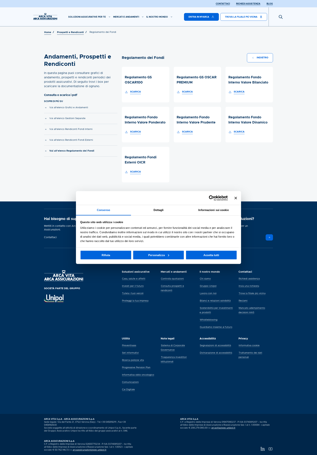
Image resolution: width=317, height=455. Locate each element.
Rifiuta (106, 254)
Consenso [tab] (103, 210)
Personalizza (156, 254)
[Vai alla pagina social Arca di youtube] (270, 448)
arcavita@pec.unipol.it (223, 428)
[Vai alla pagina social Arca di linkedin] (262, 448)
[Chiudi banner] (235, 198)
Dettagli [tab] (159, 210)
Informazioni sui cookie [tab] (213, 210)
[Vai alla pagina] (269, 237)
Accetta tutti (211, 254)
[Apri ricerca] (281, 17)
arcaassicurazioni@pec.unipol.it (89, 450)
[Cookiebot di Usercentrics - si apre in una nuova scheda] (212, 198)
